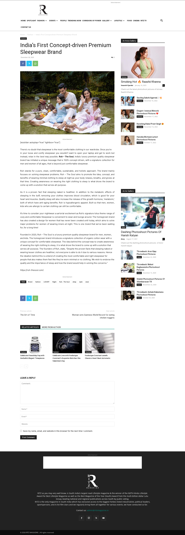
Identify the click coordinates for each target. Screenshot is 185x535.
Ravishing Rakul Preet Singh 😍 (150, 124)
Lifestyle (118, 20)
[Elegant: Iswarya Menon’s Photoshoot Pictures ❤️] (127, 114)
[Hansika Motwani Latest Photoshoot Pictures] (127, 140)
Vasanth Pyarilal (127, 85)
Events (52, 20)
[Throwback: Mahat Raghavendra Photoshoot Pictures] (127, 268)
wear (87, 282)
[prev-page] (22, 366)
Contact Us (26, 27)
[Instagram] (89, 518)
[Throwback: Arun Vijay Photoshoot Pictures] (127, 255)
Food (129, 20)
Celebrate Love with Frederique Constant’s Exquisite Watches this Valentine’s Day (66, 358)
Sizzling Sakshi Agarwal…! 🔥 (149, 98)
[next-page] (26, 366)
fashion (38, 282)
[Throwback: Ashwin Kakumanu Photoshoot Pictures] (127, 295)
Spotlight (31, 20)
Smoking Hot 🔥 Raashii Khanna (141, 81)
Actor (123, 227)
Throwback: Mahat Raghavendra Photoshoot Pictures (148, 267)
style (80, 282)
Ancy (123, 239)
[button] (161, 21)
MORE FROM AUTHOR (51, 327)
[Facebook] (23, 63)
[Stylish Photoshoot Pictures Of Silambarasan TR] (127, 282)
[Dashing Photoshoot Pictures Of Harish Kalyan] (143, 213)
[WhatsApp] (35, 63)
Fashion (41, 20)
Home (23, 20)
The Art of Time (27, 315)
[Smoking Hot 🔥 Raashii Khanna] (143, 62)
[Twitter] (29, 63)
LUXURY (46, 282)
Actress (124, 77)
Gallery (105, 20)
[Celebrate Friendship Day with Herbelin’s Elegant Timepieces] (35, 343)
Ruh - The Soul (64, 282)
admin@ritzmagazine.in (98, 510)
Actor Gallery (128, 191)
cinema (136, 20)
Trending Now (74, 20)
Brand (30, 282)
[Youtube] (103, 518)
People (63, 20)
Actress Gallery (129, 41)
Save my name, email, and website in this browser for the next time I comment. (58, 431)
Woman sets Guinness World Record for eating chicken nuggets (93, 316)
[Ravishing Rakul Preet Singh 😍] (127, 127)
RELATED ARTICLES (30, 327)
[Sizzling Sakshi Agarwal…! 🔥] (127, 101)
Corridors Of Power (91, 20)
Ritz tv (144, 20)
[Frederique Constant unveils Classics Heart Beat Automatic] (99, 343)
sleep (74, 282)
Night (54, 282)
